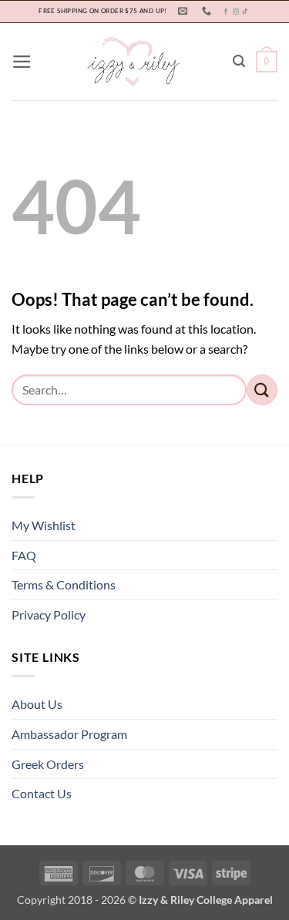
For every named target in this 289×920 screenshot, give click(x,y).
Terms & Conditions (64, 584)
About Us (37, 704)
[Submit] (262, 389)
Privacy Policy (49, 614)
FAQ (24, 555)
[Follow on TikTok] (245, 11)
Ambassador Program (69, 734)
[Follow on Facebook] (226, 11)
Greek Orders (48, 764)
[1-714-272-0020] (208, 11)
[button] (22, 62)
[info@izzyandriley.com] (184, 11)
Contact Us (42, 793)
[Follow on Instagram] (236, 11)
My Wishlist (44, 525)
